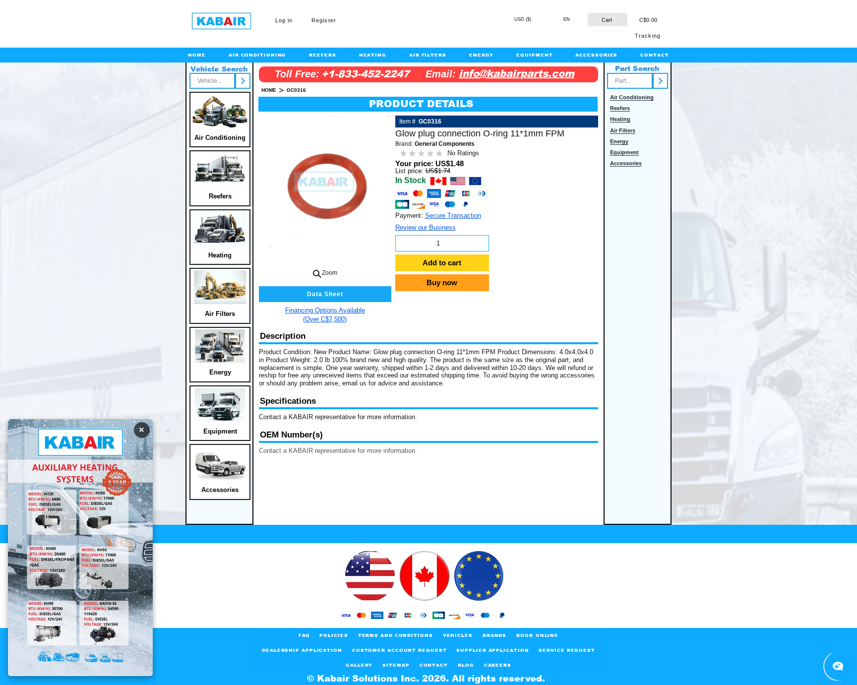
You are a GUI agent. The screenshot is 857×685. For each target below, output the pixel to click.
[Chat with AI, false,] (838, 666)
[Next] (242, 81)
